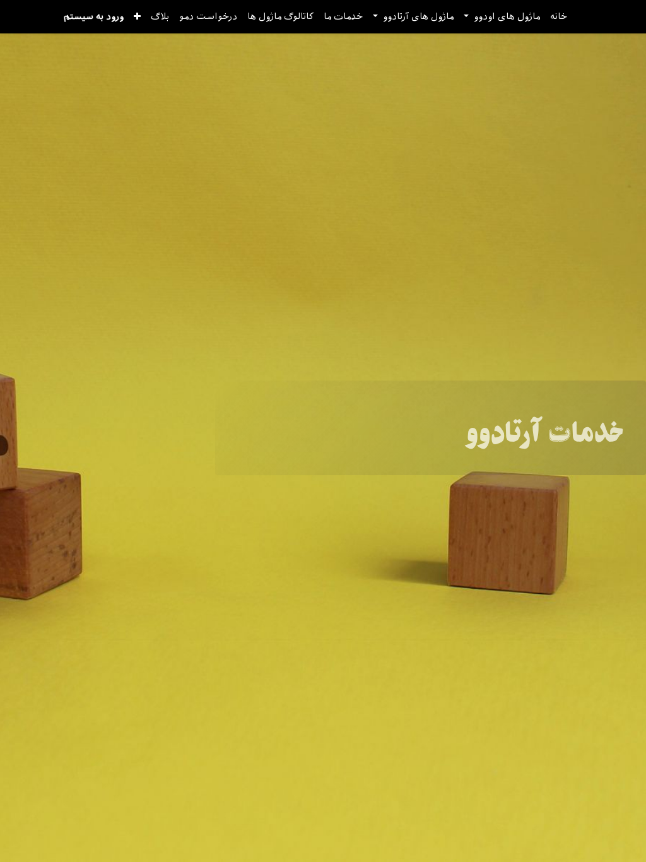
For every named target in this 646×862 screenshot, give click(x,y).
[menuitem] (558, 16)
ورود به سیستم (94, 16)
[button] (137, 16)
